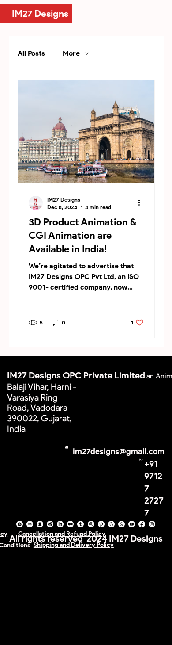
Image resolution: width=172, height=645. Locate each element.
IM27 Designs (40, 13)
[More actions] (142, 203)
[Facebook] (141, 524)
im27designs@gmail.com (119, 451)
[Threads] (111, 524)
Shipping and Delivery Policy (74, 545)
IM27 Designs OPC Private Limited (76, 375)
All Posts (31, 53)
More (71, 53)
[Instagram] (152, 524)
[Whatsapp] (121, 524)
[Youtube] (131, 524)
